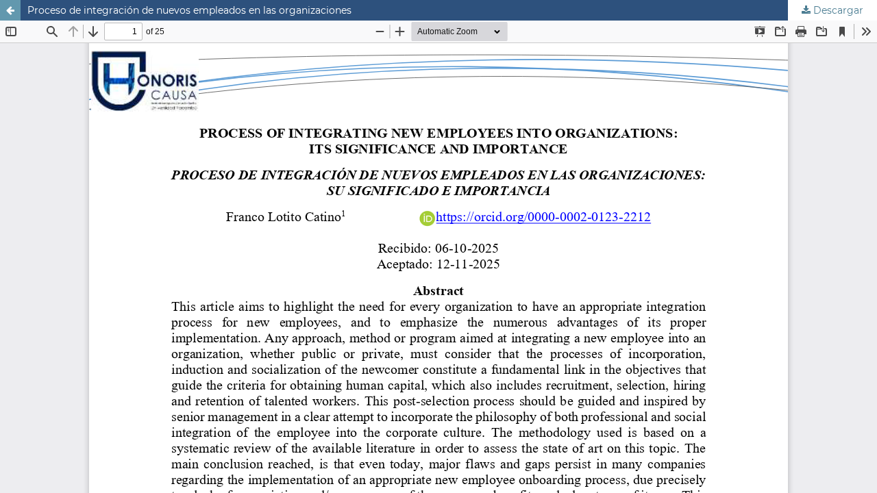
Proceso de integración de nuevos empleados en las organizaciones (189, 10)
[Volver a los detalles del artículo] (10, 10)
